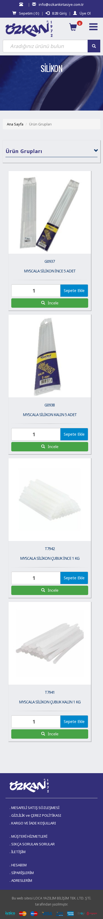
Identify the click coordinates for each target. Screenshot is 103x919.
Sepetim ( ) (29, 13)
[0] (73, 27)
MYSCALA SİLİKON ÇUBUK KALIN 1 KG (49, 701)
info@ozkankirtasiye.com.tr (61, 4)
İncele (53, 303)
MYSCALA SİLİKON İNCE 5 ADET (50, 271)
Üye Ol (85, 13)
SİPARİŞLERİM (22, 872)
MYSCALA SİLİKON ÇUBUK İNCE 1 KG (49, 558)
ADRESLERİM (21, 880)
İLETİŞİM (18, 851)
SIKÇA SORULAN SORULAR (33, 844)
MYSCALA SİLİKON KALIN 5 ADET (50, 414)
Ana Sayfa (15, 124)
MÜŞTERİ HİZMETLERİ (29, 836)
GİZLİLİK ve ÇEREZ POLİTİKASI (36, 815)
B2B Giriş (59, 13)
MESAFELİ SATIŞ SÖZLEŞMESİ (35, 807)
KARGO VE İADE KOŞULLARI (33, 823)
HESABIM (19, 864)
